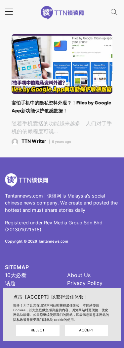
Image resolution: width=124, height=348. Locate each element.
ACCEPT (86, 330)
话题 (10, 283)
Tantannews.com (24, 196)
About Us (79, 275)
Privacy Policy (85, 283)
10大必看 (15, 275)
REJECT (38, 330)
